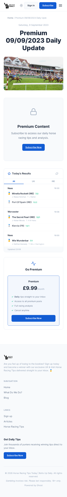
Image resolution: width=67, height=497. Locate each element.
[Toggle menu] (60, 5)
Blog (6, 397)
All (14, 181)
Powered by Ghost (33, 485)
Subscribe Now (33, 147)
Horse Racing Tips (14, 426)
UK (33, 181)
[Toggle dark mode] (21, 5)
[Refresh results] (56, 173)
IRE (53, 181)
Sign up (8, 416)
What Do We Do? (13, 392)
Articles (8, 421)
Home (10, 18)
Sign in (31, 5)
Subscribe (47, 5)
